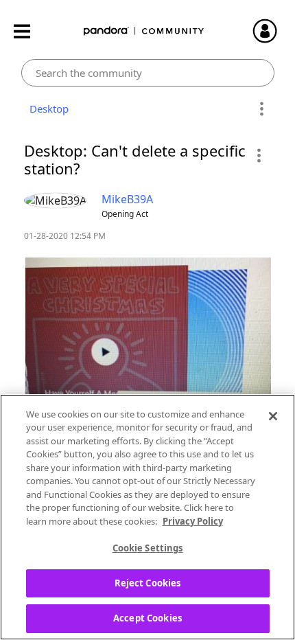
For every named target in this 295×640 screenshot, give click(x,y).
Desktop (46, 108)
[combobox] (147, 73)
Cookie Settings (148, 548)
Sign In (271, 31)
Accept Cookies (147, 618)
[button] (258, 155)
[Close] (273, 416)
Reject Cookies (148, 583)
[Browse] (29, 31)
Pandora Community (144, 31)
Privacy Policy (193, 521)
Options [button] (261, 109)
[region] (147, 517)
